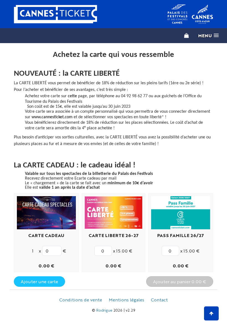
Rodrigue (104, 309)
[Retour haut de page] (211, 313)
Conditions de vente (80, 300)
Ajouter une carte (39, 281)
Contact (159, 300)
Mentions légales (126, 300)
